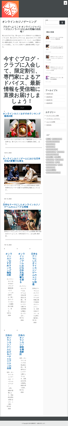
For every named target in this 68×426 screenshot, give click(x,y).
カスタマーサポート (51, 151)
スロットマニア (59, 159)
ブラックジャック (50, 167)
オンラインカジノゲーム (52, 149)
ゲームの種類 (50, 156)
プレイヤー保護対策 (51, 169)
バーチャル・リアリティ (53, 118)
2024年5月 (49, 97)
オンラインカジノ (50, 146)
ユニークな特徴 (50, 122)
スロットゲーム (50, 159)
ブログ (22, 108)
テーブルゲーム (50, 162)
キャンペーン (60, 151)
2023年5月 (49, 103)
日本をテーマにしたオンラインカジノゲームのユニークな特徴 (22, 205)
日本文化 (48, 125)
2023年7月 (49, 100)
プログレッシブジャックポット (53, 172)
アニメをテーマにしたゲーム (53, 141)
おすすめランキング (57, 138)
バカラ (57, 162)
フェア (60, 164)
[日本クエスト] (10, 8)
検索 (47, 20)
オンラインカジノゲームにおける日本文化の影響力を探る (22, 159)
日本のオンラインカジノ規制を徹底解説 (22, 344)
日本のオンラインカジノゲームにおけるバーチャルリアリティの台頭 (9, 351)
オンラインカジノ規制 (52, 115)
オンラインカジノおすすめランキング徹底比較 (22, 114)
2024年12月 (49, 94)
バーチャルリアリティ (51, 164)
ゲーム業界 (57, 156)
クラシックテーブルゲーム (52, 154)
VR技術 (48, 138)
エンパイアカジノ (50, 143)
